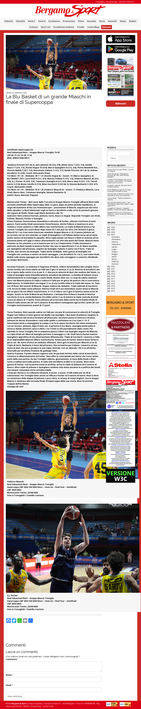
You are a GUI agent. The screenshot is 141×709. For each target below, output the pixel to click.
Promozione (69, 21)
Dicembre (116, 237)
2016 (113, 281)
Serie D (41, 21)
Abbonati (106, 27)
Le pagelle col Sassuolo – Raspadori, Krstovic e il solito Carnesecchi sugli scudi (120, 209)
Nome (9, 675)
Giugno (115, 252)
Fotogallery (100, 2)
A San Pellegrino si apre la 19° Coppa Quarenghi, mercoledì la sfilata (119, 190)
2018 (113, 276)
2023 (113, 234)
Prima (81, 21)
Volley (123, 21)
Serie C (31, 21)
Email (8, 685)
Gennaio (115, 264)
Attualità (20, 21)
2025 (113, 229)
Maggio (115, 254)
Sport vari (45, 27)
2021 (113, 269)
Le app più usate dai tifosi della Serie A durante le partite (119, 186)
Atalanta (8, 21)
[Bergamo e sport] (120, 305)
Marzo (114, 259)
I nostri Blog (93, 27)
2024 (113, 232)
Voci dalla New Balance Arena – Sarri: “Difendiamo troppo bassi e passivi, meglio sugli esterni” (120, 204)
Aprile (114, 256)
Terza (102, 21)
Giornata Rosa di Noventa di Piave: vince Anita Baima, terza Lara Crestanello (120, 194)
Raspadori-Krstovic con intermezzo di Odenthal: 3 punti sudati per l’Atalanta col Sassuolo (120, 214)
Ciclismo (33, 27)
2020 (113, 271)
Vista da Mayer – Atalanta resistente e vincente (119, 199)
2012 (113, 291)
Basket (132, 21)
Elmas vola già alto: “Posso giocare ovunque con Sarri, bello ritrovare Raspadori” (118, 175)
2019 (113, 274)
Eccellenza (54, 21)
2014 (113, 286)
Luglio (114, 249)
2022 (113, 266)
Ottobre (115, 242)
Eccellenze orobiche (64, 27)
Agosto (114, 247)
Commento (11, 659)
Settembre (116, 244)
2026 (113, 227)
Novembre (116, 239)
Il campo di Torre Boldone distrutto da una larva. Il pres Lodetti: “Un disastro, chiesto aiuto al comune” (119, 181)
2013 (113, 288)
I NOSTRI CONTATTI (126, 2)
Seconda (91, 21)
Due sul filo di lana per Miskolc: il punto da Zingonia (120, 170)
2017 (113, 279)
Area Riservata (111, 2)
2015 (113, 283)
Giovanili (112, 21)
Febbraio (115, 261)
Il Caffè (80, 27)
